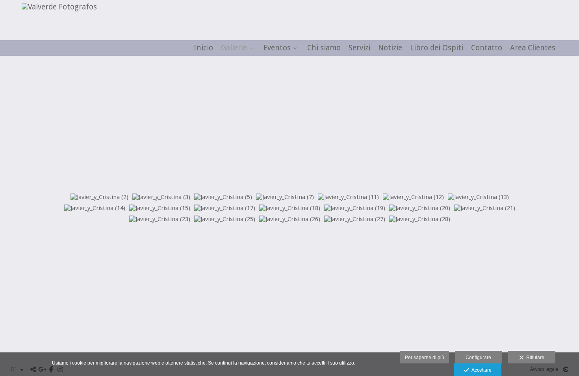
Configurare (478, 357)
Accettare (480, 370)
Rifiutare (534, 357)
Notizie (390, 48)
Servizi (359, 48)
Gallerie (234, 48)
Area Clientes (532, 48)
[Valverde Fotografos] (56, 6)
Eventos (277, 48)
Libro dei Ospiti (436, 48)
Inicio (203, 48)
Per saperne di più (424, 357)
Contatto (486, 48)
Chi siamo (324, 48)
